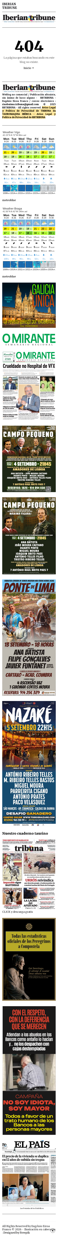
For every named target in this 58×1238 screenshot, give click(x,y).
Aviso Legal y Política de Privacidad (29, 109)
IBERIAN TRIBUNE (9, 6)
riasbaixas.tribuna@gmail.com (20, 104)
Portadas (26, 1208)
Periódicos (39, 1208)
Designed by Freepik (16, 1232)
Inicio (27, 68)
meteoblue (9, 200)
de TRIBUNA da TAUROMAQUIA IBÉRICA (29, 112)
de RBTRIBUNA (37, 117)
